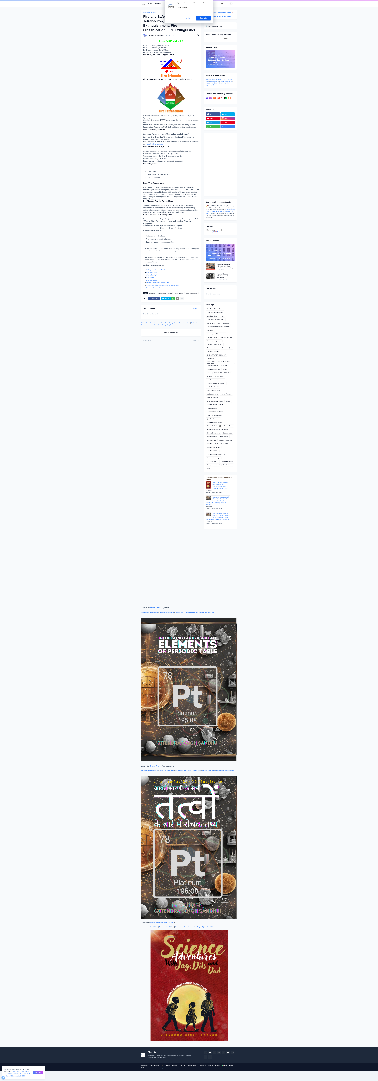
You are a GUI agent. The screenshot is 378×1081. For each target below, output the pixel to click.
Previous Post (147, 340)
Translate (220, 232)
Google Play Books (168, 325)
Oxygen (228, 401)
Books (231, 1065)
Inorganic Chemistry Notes (215, 376)
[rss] (223, 1052)
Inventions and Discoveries (215, 380)
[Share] (197, 35)
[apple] (228, 1052)
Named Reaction (226, 394)
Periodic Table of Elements (215, 404)
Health (225, 369)
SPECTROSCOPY (212, 461)
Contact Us (202, 1065)
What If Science (228, 465)
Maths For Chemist (213, 387)
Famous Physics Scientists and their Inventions (223, 275)
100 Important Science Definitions (219, 16)
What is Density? (151, 275)
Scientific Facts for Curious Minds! (217, 443)
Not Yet (187, 18)
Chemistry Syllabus (213, 351)
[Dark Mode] (231, 3)
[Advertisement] (220, 164)
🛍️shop (224, 1065)
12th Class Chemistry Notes (215, 319)
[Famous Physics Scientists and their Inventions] (210, 276)
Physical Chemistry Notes (215, 412)
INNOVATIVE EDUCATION (165, 293)
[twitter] (210, 1052)
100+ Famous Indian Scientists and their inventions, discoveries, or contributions (226, 266)
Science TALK (211, 440)
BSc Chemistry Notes (213, 323)
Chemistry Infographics (214, 341)
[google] (232, 1052)
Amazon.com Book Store (153, 325)
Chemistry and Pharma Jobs (216, 334)
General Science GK (213, 369)
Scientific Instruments (213, 447)
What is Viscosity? (151, 272)
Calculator (226, 323)
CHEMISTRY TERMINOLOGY (216, 355)
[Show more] (182, 298)
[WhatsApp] (173, 298)
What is (209, 468)
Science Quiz (224, 436)
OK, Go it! (38, 1072)
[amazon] (205, 1057)
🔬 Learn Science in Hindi (214, 26)
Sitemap (174, 1065)
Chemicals (210, 330)
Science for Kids (212, 436)
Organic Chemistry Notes (215, 401)
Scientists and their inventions (216, 454)
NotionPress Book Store (207, 612)
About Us (182, 1065)
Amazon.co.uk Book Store (225, 770)
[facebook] (205, 1052)
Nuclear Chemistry (212, 397)
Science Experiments (213, 433)
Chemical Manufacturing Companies (218, 326)
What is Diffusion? (151, 280)
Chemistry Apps (212, 337)
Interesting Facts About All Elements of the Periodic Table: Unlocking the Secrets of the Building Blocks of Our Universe (217, 501)
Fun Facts (224, 365)
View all (195, 308)
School (157, 3)
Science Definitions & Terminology (217, 429)
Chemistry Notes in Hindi (214, 344)
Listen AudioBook (17, 1076)
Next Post (196, 340)
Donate (210, 1065)
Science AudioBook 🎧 (214, 426)
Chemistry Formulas (226, 337)
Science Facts (227, 433)
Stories (217, 1065)
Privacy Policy (192, 1065)
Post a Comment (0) (171, 332)
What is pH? (150, 277)
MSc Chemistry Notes (213, 390)
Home (150, 3)
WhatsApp (25, 1071)
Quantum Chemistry (213, 419)
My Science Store (212, 394)
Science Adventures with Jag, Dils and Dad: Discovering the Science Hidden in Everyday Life (220, 485)
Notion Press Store (226, 81)
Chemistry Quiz (227, 348)
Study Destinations (227, 461)
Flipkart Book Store (147, 323)
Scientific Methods (212, 450)
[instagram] (219, 1052)
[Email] (177, 298)
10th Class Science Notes (215, 312)
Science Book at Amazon (11, 1074)
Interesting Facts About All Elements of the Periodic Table (220, 211)
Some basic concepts (213, 458)
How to (209, 373)
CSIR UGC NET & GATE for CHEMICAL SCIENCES (219, 362)
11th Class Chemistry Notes (215, 316)
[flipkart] (210, 1057)
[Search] (235, 3)
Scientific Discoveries (225, 440)
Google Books (173, 323)
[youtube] (214, 1052)
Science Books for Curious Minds (219, 12)
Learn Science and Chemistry (216, 383)
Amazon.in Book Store (161, 323)
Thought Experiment (213, 465)
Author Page (179, 612)
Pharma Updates (178, 293)
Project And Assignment (191, 293)
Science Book (228, 426)
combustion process (155, 144)
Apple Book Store (184, 323)
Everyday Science (212, 365)
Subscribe (203, 18)
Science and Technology (214, 422)
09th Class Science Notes (215, 309)
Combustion (152, 12)
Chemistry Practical (213, 348)
